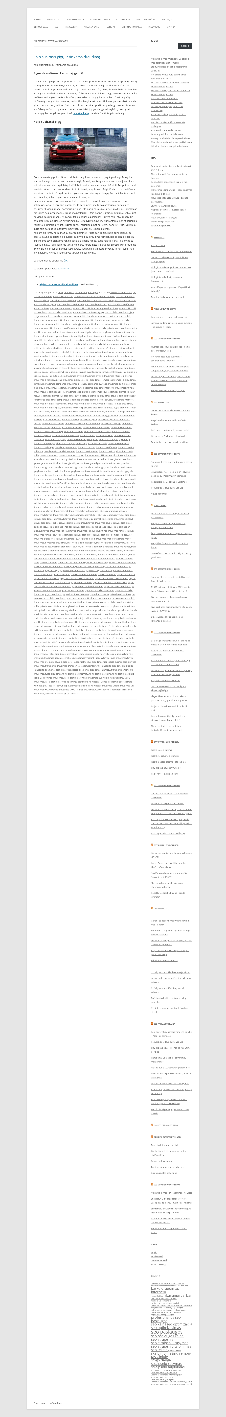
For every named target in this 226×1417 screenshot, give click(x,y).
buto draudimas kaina (50, 359)
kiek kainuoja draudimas (83, 502)
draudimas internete (123, 399)
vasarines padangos (172, 1370)
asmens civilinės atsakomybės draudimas (94, 296)
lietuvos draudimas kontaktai (57, 526)
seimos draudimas (72, 649)
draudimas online (70, 419)
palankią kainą (81, 113)
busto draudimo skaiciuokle (83, 355)
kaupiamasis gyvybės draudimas (55, 491)
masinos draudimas (56, 542)
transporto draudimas (56, 665)
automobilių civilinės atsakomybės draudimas (98, 332)
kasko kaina (88, 487)
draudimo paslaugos (44, 447)
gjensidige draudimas (78, 463)
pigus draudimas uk (99, 594)
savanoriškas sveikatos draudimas (99, 645)
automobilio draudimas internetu (56, 316)
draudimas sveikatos (75, 423)
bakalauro (164, 1283)
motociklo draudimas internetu (112, 554)
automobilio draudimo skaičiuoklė (58, 328)
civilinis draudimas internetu (110, 375)
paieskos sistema (158, 1310)
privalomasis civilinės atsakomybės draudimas (99, 626)
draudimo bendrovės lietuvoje (48, 431)
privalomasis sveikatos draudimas (107, 634)
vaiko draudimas (72, 677)
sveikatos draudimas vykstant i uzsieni (83, 657)
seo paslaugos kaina (167, 1336)
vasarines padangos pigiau (162, 1379)
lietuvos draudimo (83, 534)
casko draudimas (98, 363)
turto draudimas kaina (100, 673)
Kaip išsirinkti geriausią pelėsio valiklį (169, 316)
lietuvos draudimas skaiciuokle (83, 530)
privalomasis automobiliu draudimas (58, 626)
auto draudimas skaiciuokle (70, 304)
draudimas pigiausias (108, 419)
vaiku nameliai (157, 1370)
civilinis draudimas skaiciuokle (70, 379)
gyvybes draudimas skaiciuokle (116, 467)
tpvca (106, 657)
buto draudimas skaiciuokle (75, 359)
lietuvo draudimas (89, 510)
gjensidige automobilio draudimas (50, 463)
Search (154, 40)
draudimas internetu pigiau (47, 407)
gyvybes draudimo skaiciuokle (48, 471)
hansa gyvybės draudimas (77, 471)
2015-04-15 (63, 268)
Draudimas (53, 19)
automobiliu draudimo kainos (112, 340)
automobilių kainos (100, 344)
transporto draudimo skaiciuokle (117, 665)
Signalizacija (123, 19)
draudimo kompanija (55, 439)
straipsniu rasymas (166, 1363)
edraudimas (39, 459)
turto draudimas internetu (75, 673)
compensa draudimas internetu (71, 383)
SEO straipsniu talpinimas (167, 338)
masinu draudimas (88, 550)
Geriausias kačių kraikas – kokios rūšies (170, 436)
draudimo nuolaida (97, 443)
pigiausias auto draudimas (46, 578)
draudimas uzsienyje (111, 423)
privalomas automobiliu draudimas (73, 602)
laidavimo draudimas (108, 506)
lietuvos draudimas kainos (118, 518)
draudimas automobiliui (51, 395)
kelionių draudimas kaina (93, 498)
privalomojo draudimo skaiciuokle (112, 641)
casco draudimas (127, 359)
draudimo (56, 427)
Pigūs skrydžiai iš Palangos (164, 217)
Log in (154, 1252)
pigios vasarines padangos (162, 1315)
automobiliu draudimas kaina (117, 336)
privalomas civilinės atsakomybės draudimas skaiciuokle (66, 610)
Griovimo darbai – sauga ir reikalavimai (170, 146)
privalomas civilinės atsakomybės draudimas (62, 606)
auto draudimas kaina (125, 300)
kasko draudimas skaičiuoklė (53, 483)
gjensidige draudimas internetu (105, 463)
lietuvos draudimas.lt (62, 534)
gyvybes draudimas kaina (87, 467)
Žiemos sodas (41, 26)
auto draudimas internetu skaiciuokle (95, 300)
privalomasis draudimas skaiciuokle (72, 634)
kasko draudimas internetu (165, 1290)
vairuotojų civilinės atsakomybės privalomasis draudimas (62, 685)
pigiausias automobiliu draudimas (111, 578)
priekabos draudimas (120, 594)
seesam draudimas (126, 645)
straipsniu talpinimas (168, 1367)
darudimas (124, 383)
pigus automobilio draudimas (99, 590)
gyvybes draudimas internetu (59, 467)
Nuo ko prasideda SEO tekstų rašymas (170, 1083)
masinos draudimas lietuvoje (66, 546)
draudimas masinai (51, 415)
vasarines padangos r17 (181, 1382)
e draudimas (130, 455)
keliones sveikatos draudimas (96, 495)
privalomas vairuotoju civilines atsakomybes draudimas (90, 618)
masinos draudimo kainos (117, 546)
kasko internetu (74, 487)
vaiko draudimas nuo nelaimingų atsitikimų (103, 677)
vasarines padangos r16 (161, 1382)
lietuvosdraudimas (65, 538)
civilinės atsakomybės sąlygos (103, 371)
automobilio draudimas (60, 312)
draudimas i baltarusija (101, 399)
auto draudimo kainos (96, 304)
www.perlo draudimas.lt (109, 689)
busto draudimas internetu (52, 352)
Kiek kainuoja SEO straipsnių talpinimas (170, 1067)
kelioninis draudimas (122, 495)
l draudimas (91, 506)
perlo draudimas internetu (84, 574)
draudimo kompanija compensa (82, 439)
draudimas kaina (58, 411)
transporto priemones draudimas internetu (89, 669)
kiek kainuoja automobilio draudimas (52, 502)
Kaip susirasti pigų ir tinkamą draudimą (67, 56)
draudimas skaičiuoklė (53, 423)
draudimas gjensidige (78, 399)
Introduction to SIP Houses (164, 98)
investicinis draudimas (102, 471)
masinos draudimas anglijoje (81, 542)
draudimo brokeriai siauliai (97, 431)
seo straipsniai (162, 1339)
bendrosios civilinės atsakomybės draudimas (98, 348)
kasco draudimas (72, 475)
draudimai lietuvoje (124, 387)
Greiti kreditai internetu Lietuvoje (167, 1166)
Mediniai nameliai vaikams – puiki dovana (171, 142)
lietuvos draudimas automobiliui (80, 514)
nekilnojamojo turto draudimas (79, 566)
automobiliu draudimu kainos (75, 344)
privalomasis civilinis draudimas (80, 630)
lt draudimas (100, 538)
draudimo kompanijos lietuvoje (71, 443)
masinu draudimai (69, 550)
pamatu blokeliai (158, 1312)
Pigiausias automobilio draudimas (59, 284)
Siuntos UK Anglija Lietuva (164, 205)
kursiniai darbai (178, 1295)
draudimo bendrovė (72, 427)
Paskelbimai (71, 26)
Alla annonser (92, 26)
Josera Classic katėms (161, 749)
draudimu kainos (107, 451)
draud (42, 387)
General (111, 26)
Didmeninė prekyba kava (163, 221)
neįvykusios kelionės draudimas (120, 562)
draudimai (61, 387)
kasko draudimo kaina (79, 483)
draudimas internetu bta (80, 403)
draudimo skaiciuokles (87, 451)
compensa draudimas (44, 383)
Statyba (171, 26)
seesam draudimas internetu (48, 649)
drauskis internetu (49, 455)
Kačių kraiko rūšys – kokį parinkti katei (169, 430)
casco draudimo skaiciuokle (75, 363)
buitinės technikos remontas (163, 1286)
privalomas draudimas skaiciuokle (65, 614)
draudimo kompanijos (44, 443)
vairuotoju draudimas (101, 685)
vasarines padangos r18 (161, 1384)
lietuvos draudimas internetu (48, 518)
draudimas (39, 391)
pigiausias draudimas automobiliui (110, 582)
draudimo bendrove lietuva (96, 427)
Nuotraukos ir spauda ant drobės (167, 803)
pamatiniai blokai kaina (175, 1310)
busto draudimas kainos (102, 352)
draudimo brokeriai (73, 431)
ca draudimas (96, 359)
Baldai (37, 19)
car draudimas (111, 359)
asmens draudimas (125, 296)
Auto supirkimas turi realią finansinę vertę (171, 1192)
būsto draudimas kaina (77, 352)
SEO (56, 26)
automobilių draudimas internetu (85, 336)
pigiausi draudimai (126, 574)
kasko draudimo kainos (102, 483)
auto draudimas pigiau (45, 304)
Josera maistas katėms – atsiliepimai (168, 761)
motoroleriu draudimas (85, 558)
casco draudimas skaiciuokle (47, 363)
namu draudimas (48, 562)
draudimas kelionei (95, 411)
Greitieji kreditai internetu (167, 1137)
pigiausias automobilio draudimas (77, 578)
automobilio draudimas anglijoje (88, 312)
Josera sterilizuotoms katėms (165, 755)
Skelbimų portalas (132, 26)
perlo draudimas (61, 574)
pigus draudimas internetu (76, 594)
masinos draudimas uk (92, 546)
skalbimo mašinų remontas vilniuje (171, 1355)
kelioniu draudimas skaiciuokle (121, 498)
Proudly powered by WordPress (48, 1403)
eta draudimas (53, 459)
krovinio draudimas (54, 506)
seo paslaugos (167, 1331)
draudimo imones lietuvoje (65, 435)
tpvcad (76, 661)
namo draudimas (106, 558)
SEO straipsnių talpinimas (167, 569)
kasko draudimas (90, 475)
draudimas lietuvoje (115, 411)
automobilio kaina (84, 328)
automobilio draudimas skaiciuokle (99, 320)
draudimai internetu (104, 387)
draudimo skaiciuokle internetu (59, 451)
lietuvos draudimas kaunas (72, 522)
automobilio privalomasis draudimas (112, 328)
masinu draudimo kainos (110, 550)
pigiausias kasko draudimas (117, 586)
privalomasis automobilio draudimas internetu (76, 622)
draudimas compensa (56, 399)
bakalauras (155, 1283)
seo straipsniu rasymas (169, 1343)
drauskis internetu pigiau (71, 455)
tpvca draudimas (118, 657)
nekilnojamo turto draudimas (48, 566)
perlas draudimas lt (43, 574)
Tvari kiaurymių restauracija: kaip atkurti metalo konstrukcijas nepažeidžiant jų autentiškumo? (170, 380)
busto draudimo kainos (56, 355)
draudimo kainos (104, 435)
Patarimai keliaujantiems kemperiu (168, 297)
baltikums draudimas (64, 348)
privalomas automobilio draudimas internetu (89, 598)
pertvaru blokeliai (173, 1312)
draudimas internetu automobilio (50, 403)
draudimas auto (73, 391)
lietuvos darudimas (108, 510)
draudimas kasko (76, 411)
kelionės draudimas (81, 491)
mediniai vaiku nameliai (161, 1301)
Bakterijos (167, 19)
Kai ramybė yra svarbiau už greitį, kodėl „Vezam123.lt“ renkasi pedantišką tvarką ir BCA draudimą (171, 823)
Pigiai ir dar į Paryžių (161, 225)
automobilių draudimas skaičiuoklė (79, 340)
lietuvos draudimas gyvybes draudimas (116, 514)
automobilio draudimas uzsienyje (64, 324)
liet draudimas (72, 510)
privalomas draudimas (106, 610)
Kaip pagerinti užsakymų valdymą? (168, 833)
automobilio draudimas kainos (66, 320)
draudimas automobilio (93, 391)
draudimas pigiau (88, 419)
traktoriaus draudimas (91, 661)
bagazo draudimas (120, 344)
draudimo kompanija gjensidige (114, 439)
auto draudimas (41, 300)
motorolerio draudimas (61, 558)
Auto (60, 292)
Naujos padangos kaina (166, 1125)
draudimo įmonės (42, 435)
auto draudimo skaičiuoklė (121, 304)
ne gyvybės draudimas (92, 562)
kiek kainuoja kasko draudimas (111, 502)
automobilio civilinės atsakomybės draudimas (95, 308)
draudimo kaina (87, 435)
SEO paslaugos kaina (164, 1024)
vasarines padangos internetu (164, 1372)
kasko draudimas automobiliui (115, 475)
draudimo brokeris (121, 431)
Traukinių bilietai (75, 19)
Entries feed (157, 1256)
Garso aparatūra (145, 19)
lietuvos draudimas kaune (99, 522)
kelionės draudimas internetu (106, 491)
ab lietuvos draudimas (121, 292)
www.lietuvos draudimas (57, 689)
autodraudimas (41, 308)
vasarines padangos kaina (162, 1377)
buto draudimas (105, 355)
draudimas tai (93, 423)
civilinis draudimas (86, 375)
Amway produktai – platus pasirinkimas (170, 138)
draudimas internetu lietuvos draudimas (112, 403)
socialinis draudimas (92, 649)
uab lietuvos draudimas (51, 677)
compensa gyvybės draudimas (103, 383)
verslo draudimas (121, 685)
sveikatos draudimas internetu (60, 653)
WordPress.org (158, 1264)
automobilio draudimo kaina (96, 324)
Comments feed (159, 1260)
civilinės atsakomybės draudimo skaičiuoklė (66, 371)
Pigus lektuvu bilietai (165, 309)
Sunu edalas (160, 505)
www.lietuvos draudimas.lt (83, 689)
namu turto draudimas (69, 562)
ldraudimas (39, 510)
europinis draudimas (72, 459)
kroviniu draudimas (75, 506)
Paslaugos (154, 26)
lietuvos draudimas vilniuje (112, 530)
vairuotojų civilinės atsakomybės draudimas (110, 681)
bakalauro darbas (176, 1283)
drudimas (118, 455)
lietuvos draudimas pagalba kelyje (89, 526)
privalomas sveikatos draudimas (98, 614)
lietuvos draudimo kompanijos (108, 534)
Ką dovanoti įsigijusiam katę (164, 773)
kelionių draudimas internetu (65, 498)
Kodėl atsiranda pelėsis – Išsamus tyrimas (171, 251)
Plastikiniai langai (100, 19)
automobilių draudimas (56, 336)
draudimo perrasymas (66, 447)
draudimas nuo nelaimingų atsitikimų (100, 415)
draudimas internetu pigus (106, 407)
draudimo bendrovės (121, 427)
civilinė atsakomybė (117, 363)
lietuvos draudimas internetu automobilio (83, 518)
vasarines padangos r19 (181, 1384)
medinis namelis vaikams (161, 1305)
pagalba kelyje (52, 570)
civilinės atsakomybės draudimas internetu (80, 367)
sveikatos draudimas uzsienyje (49, 657)
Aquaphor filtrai (159, 493)
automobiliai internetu (61, 308)
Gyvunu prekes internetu (166, 742)
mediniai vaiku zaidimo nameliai (165, 1303)
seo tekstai (159, 1349)
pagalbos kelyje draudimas (99, 570)
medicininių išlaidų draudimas (59, 554)
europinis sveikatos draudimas (98, 459)
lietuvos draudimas (53, 514)
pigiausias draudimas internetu (87, 586)
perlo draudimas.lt (107, 574)
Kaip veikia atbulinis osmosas (165, 680)
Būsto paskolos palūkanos (164, 1172)
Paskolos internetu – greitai (164, 1145)
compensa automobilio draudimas (118, 379)
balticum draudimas (43, 348)
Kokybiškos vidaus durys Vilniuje (167, 487)
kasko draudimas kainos (90, 479)
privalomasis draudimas (109, 630)
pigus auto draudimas (73, 590)
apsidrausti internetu (63, 296)
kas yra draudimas (54, 475)
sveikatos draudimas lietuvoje (118, 653)
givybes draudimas (123, 459)
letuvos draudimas (55, 510)
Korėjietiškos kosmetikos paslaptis (168, 390)
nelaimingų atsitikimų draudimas (111, 566)
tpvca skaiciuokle (63, 661)
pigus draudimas (53, 594)
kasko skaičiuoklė (104, 487)
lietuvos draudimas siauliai (54, 530)
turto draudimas (53, 673)
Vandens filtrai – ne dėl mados (166, 130)
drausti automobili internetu (99, 455)
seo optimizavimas (166, 1327)
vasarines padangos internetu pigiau (166, 1375)
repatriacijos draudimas (70, 645)
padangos (178, 1308)
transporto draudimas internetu (84, 665)
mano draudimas (115, 538)
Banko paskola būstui (161, 1160)
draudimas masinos (71, 415)
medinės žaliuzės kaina (182, 1305)
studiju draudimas (112, 649)
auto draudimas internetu (63, 300)
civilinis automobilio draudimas (60, 375)
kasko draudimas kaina (66, 479)
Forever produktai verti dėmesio (167, 134)
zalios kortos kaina (54, 693)
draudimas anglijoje (54, 391)
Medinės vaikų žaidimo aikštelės (166, 102)
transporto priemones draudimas (50, 669)
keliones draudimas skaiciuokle (66, 495)
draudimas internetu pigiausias (76, 407)
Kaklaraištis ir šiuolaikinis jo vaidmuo (169, 481)
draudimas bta (107, 395)
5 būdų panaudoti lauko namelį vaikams (170, 972)
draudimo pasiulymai (118, 443)
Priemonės (159, 237)
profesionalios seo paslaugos (166, 1319)
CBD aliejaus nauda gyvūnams (166, 767)
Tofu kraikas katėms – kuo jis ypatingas (170, 442)
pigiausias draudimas (81, 582)
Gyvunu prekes (161, 402)
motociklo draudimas (85, 554)
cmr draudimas (93, 379)
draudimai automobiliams (80, 387)
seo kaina (158, 1324)
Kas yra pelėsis (158, 245)
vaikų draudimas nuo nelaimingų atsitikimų (66, 681)
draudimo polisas (86, 447)
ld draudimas (126, 506)
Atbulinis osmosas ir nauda (164, 960)
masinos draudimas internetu (110, 542)
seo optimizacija (179, 1324)
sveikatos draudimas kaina (89, 653)
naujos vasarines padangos (162, 1308)
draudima (50, 387)
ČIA (66, 260)
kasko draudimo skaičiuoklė (51, 487)
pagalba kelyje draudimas (72, 570)
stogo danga (161, 1360)
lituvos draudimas (84, 538)
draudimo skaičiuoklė (106, 447)
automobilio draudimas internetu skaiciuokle (96, 316)
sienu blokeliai (174, 1350)
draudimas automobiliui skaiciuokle (81, 395)
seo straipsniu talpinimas (171, 1346)
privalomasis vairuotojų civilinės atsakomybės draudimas (98, 638)
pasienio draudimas (123, 570)
